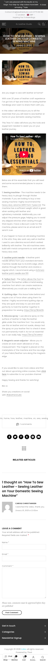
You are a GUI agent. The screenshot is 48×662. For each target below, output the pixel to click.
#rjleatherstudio (14, 395)
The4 (29, 652)
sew (38, 418)
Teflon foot (9, 279)
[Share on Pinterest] (21, 437)
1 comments (26, 424)
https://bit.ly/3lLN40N (34, 310)
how (13, 418)
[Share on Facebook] (9, 437)
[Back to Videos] (24, 448)
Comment (7, 566)
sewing (45, 418)
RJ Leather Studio (24, 24)
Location (21, 15)
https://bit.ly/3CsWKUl (32, 334)
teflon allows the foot (31, 279)
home (6, 418)
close (43, 5)
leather (19, 418)
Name (5, 542)
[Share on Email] (38, 437)
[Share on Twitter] (15, 437)
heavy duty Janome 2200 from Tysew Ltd (21, 205)
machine (28, 418)
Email (5, 554)
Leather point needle (14, 257)
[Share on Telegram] (33, 437)
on (34, 418)
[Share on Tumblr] (27, 437)
